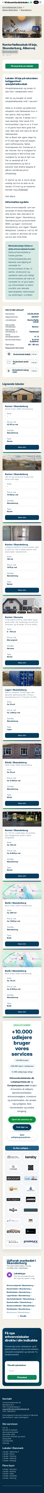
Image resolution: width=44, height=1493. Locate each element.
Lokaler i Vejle (8, 1474)
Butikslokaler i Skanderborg (18, 1292)
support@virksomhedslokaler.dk (15, 1409)
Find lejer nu (22, 1127)
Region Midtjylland (10, 10)
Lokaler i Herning (9, 1478)
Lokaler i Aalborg (9, 1458)
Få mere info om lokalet (22, 66)
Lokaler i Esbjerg (9, 1461)
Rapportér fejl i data (14, 348)
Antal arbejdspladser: (12, 335)
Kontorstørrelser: (13, 339)
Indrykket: (10, 314)
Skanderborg (26, 10)
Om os (5, 1428)
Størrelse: (9, 344)
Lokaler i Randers (9, 1469)
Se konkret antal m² (20, 362)
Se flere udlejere (22, 1148)
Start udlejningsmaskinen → (22, 1136)
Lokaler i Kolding (9, 1471)
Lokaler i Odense (9, 1456)
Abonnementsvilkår (10, 1432)
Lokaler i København (10, 1452)
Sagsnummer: (11, 317)
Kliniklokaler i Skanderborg (18, 1309)
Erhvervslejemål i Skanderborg (20, 1285)
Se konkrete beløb (21, 354)
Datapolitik (6, 1439)
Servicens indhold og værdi (13, 1436)
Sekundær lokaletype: (10, 326)
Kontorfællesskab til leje (12, 7)
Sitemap (5, 1443)
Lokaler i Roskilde (9, 1476)
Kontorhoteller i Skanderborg (19, 1302)
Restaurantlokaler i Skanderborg (20, 1306)
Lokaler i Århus (8, 1454)
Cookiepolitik (7, 1441)
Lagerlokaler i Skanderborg (18, 1295)
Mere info (22, 447)
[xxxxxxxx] (9, 51)
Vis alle (23, 1316)
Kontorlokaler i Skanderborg (19, 1289)
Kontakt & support (9, 1430)
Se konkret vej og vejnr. (20, 371)
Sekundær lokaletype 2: (11, 330)
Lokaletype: (10, 320)
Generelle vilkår (8, 1434)
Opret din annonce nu (22, 1119)
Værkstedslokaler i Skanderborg (20, 1299)
